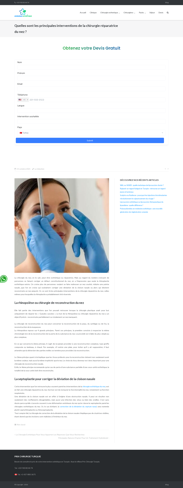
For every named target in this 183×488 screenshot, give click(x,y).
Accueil (83, 12)
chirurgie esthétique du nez (93, 386)
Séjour (152, 12)
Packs (141, 12)
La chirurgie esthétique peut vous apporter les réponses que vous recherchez (50, 434)
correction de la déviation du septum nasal (78, 406)
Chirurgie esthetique (109, 12)
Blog (167, 2)
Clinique (93, 12)
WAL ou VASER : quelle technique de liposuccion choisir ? (142, 185)
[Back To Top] (176, 482)
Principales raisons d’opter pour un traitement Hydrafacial (83, 438)
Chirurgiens (128, 12)
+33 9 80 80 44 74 (22, 2)
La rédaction (39, 169)
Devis (161, 12)
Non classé (21, 425)
